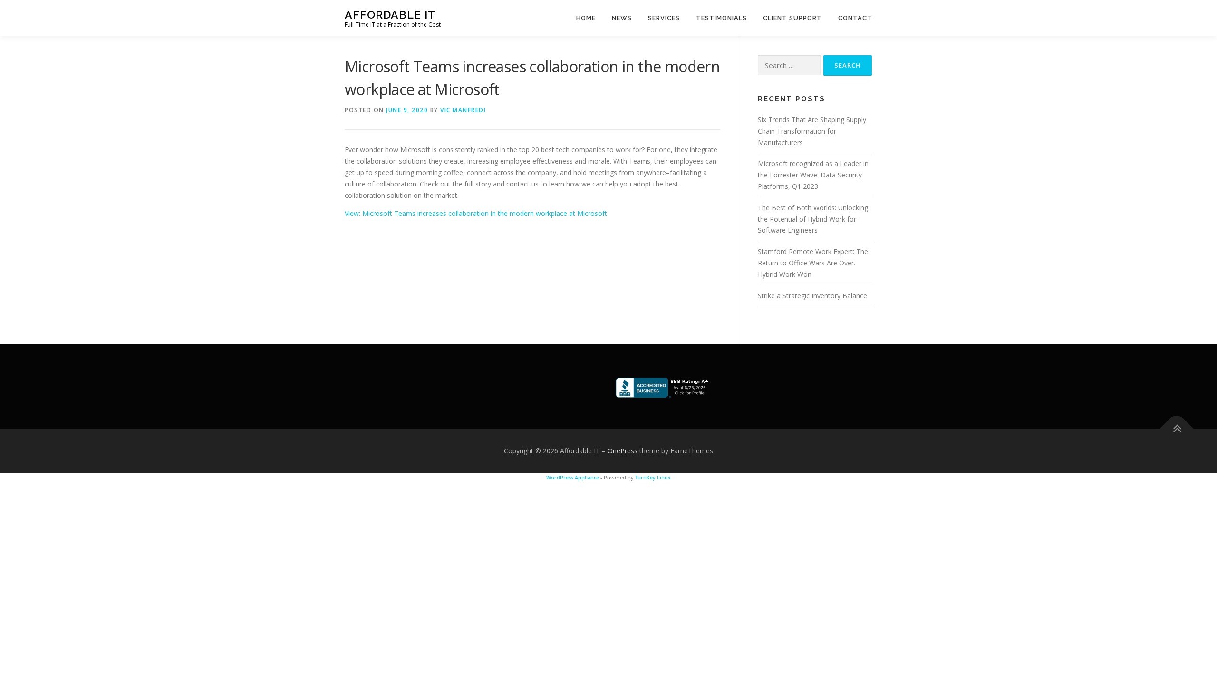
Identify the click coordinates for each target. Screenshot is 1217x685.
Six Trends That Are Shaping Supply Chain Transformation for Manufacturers (812, 131)
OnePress (622, 450)
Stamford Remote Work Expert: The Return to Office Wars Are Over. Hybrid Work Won (813, 263)
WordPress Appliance (572, 477)
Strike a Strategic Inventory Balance (812, 295)
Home (586, 17)
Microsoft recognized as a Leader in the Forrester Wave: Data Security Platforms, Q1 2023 (813, 175)
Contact (855, 17)
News (622, 17)
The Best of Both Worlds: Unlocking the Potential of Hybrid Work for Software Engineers (813, 219)
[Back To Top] (1177, 429)
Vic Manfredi (463, 110)
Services (664, 17)
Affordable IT (390, 14)
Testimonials (721, 17)
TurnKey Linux (653, 477)
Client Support (792, 17)
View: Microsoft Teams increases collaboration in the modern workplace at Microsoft (476, 213)
